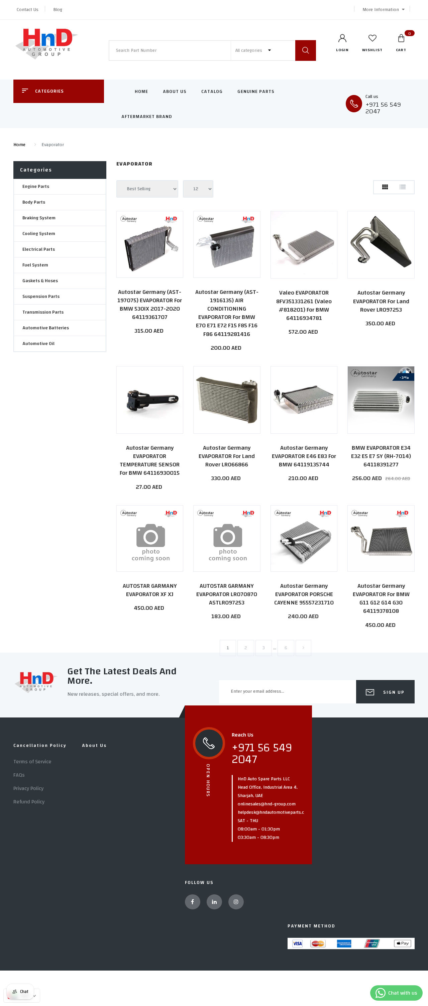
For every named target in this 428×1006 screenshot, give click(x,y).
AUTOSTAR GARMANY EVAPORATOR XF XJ (150, 590)
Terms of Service (32, 762)
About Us (175, 91)
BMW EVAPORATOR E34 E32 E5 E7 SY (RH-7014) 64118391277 (381, 456)
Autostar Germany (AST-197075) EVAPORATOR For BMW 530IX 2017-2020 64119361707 (149, 305)
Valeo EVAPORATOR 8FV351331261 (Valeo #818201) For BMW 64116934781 (304, 305)
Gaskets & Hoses (40, 280)
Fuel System (35, 265)
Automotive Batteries (45, 328)
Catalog (212, 91)
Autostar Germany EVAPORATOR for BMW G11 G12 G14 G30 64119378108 (381, 598)
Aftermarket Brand (146, 116)
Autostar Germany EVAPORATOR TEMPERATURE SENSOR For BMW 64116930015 (150, 460)
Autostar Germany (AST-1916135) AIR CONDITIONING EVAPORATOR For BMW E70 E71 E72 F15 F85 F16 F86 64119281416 (226, 313)
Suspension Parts (41, 296)
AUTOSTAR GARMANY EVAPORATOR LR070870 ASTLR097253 (226, 594)
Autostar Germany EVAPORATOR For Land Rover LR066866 (227, 456)
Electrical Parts (38, 249)
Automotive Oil (38, 343)
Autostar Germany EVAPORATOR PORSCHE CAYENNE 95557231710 (304, 594)
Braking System (39, 218)
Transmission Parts (43, 312)
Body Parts (33, 202)
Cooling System (38, 233)
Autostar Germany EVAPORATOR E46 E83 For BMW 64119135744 (304, 456)
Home (141, 91)
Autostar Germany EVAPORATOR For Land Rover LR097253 (381, 301)
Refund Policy (28, 802)
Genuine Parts (256, 91)
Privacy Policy (28, 788)
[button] (382, 9)
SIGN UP (393, 692)
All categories (249, 50)
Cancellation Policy (40, 745)
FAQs (19, 775)
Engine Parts (35, 186)
